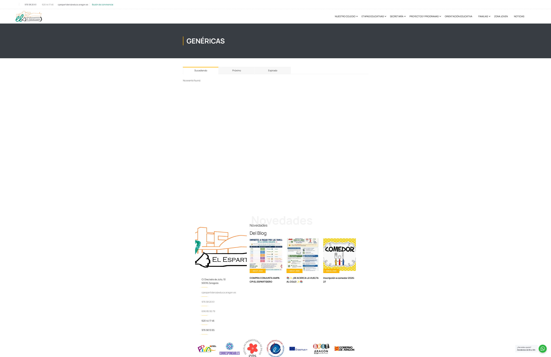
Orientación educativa (458, 16)
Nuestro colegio (345, 16)
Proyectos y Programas (424, 16)
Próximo (236, 70)
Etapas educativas (373, 16)
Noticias (519, 16)
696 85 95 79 (208, 311)
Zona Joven (501, 16)
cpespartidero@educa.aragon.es (73, 4)
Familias (483, 16)
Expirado (272, 70)
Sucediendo (200, 70)
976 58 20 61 (30, 4)
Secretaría (396, 16)
